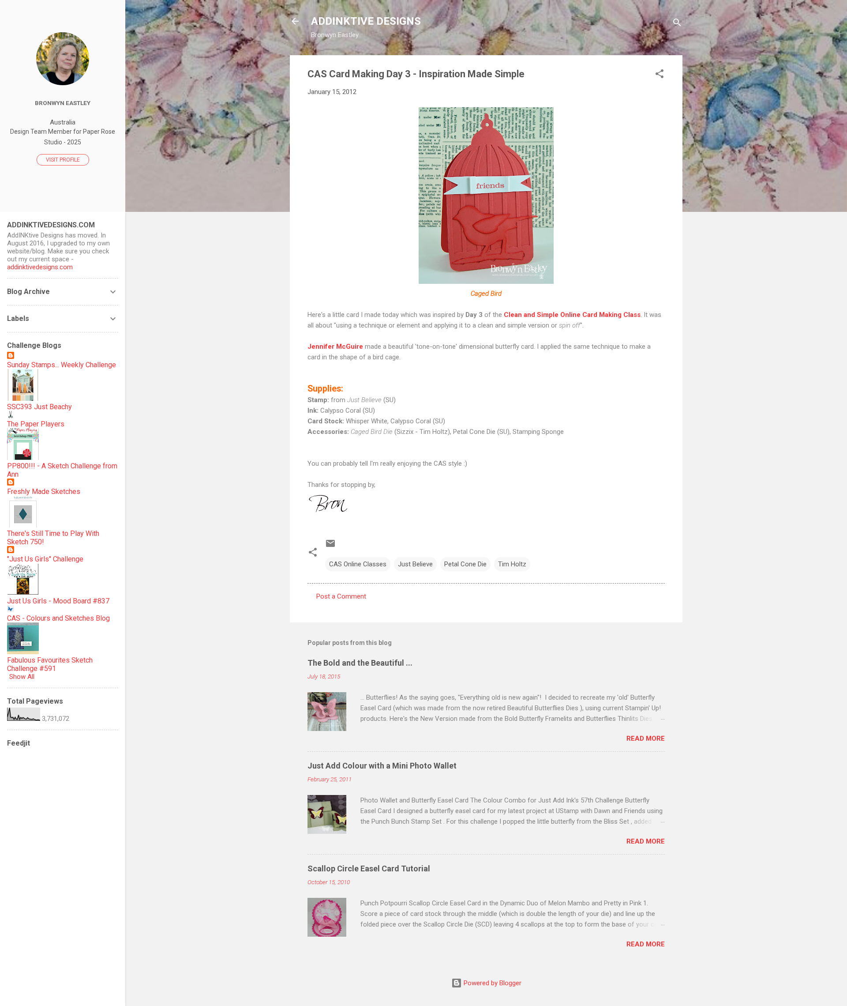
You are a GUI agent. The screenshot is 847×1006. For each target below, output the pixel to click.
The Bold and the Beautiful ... (359, 662)
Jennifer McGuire (335, 346)
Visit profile (63, 160)
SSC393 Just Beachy (39, 407)
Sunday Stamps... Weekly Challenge (61, 365)
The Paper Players (35, 424)
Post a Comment (341, 596)
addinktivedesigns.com (40, 267)
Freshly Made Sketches (43, 491)
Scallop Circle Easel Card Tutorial (368, 868)
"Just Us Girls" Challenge (45, 559)
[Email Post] (330, 546)
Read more (645, 738)
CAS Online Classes (357, 564)
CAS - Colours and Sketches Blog (58, 618)
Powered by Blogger (491, 983)
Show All (21, 677)
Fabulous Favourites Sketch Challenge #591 (50, 664)
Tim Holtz (512, 564)
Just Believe (415, 564)
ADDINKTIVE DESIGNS (366, 21)
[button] (659, 75)
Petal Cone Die (465, 564)
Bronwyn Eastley (62, 102)
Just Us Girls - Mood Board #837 (58, 601)
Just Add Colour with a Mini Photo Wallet (382, 765)
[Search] (677, 24)
